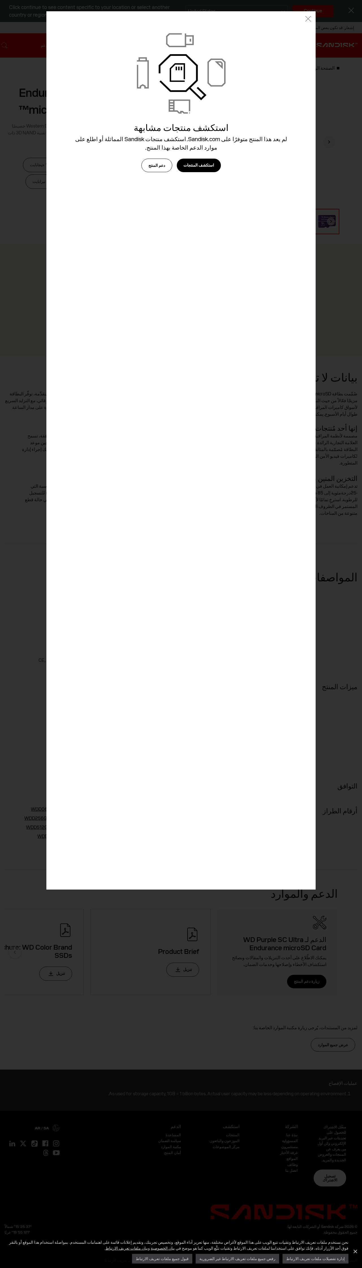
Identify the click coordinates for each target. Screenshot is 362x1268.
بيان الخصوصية (163, 1248)
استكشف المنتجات (199, 165)
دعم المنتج (156, 165)
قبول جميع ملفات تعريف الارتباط (162, 1258)
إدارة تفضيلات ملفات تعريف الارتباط (315, 1258)
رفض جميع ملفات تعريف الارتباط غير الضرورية (237, 1258)
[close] (308, 19)
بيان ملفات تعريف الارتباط (126, 1248)
